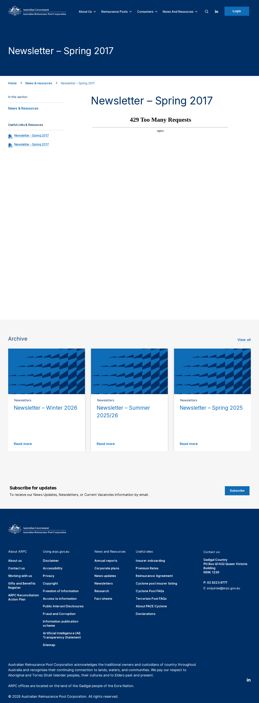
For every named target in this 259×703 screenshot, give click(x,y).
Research (101, 591)
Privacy (48, 576)
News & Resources (23, 108)
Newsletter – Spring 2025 (211, 408)
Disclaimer (51, 561)
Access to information (60, 598)
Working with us (20, 576)
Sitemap (49, 645)
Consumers (145, 11)
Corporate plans (106, 568)
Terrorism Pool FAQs (151, 598)
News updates (105, 576)
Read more (23, 444)
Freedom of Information (61, 591)
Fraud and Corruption (59, 614)
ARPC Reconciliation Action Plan (23, 597)
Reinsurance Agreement (154, 576)
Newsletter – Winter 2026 (45, 408)
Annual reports (105, 561)
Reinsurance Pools (114, 11)
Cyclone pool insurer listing (156, 583)
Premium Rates (147, 568)
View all (244, 340)
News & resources (38, 83)
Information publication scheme (60, 623)
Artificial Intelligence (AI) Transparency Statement (62, 635)
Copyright (50, 583)
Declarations (145, 614)
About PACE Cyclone (151, 606)
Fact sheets (103, 598)
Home (12, 83)
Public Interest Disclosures (63, 606)
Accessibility (52, 568)
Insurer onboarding (150, 561)
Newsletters (103, 583)
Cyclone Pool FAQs (150, 591)
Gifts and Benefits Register (21, 585)
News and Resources (178, 11)
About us (86, 11)
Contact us (16, 568)
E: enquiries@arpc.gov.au (221, 588)
